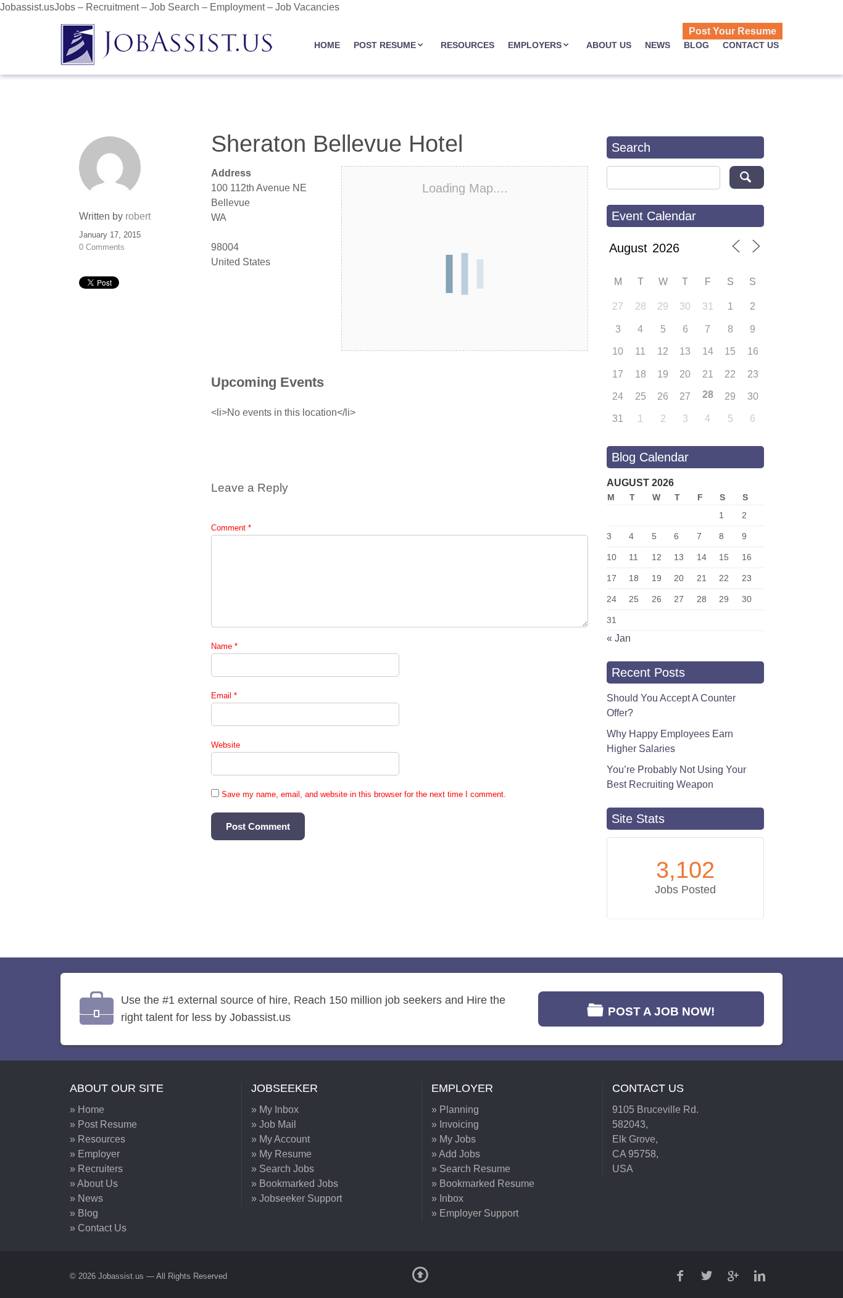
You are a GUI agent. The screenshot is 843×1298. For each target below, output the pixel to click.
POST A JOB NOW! (661, 1011)
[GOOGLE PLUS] (734, 1275)
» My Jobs (453, 1139)
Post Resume (385, 45)
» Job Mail (273, 1124)
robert (138, 216)
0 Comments (102, 247)
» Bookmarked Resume (482, 1183)
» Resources (97, 1139)
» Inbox (447, 1198)
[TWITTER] (707, 1275)
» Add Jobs (455, 1154)
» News (86, 1198)
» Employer (95, 1154)
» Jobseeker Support (296, 1198)
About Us (608, 45)
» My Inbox (275, 1109)
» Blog (84, 1213)
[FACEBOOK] (681, 1275)
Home (327, 45)
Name (224, 646)
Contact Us (751, 45)
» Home (87, 1109)
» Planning (455, 1109)
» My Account (280, 1139)
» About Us (94, 1183)
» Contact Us (98, 1228)
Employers (535, 45)
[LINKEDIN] (761, 1275)
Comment (231, 527)
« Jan (619, 638)
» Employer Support (474, 1213)
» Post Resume (103, 1124)
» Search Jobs (282, 1169)
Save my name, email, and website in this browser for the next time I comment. (364, 794)
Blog (696, 45)
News (657, 45)
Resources (467, 45)
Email (224, 695)
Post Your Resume (732, 31)
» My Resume (281, 1154)
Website (225, 745)
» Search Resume (470, 1169)
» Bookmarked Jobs (294, 1183)
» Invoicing (455, 1124)
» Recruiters (96, 1169)
